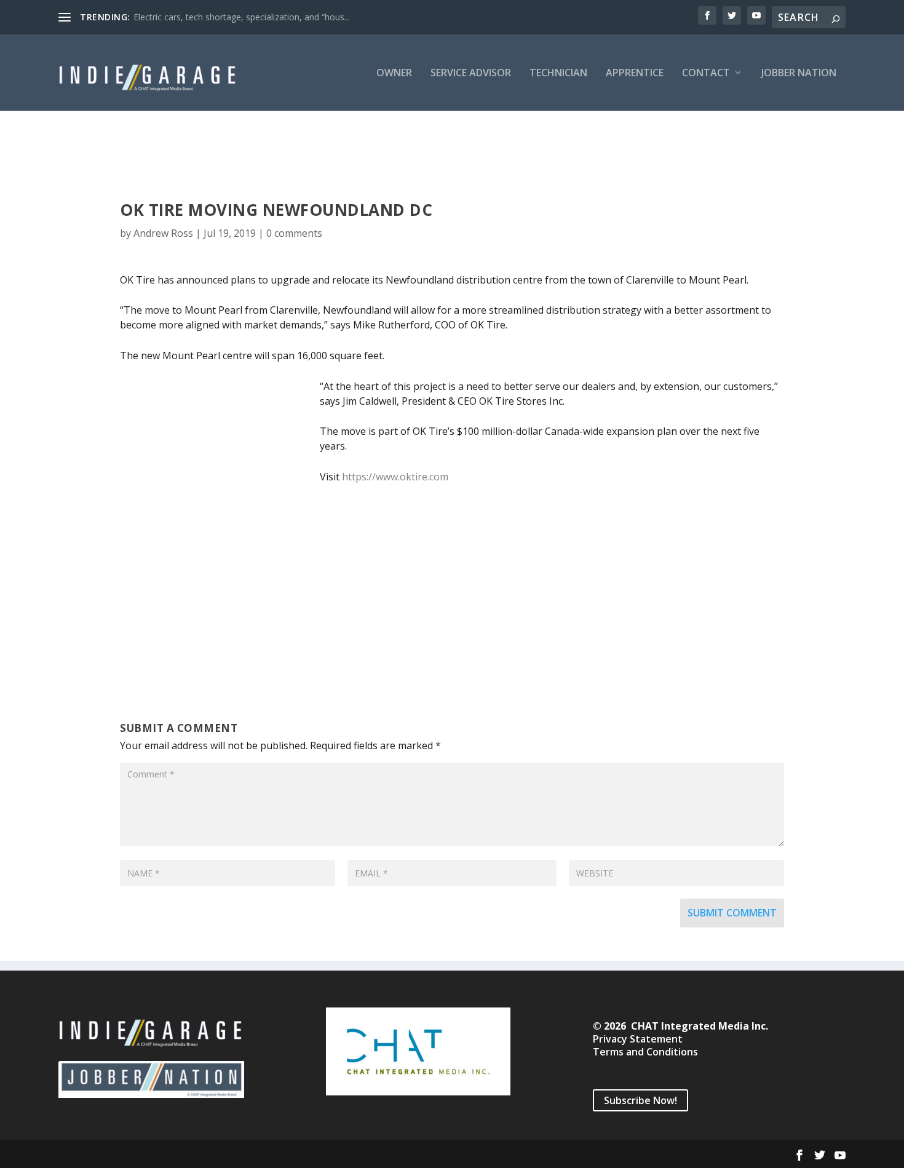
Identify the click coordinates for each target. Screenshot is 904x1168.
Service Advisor (470, 73)
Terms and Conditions (645, 1052)
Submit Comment (732, 913)
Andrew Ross (163, 233)
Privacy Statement (638, 1039)
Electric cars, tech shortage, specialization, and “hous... (241, 17)
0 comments (294, 233)
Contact (706, 73)
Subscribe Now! (640, 1100)
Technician (558, 73)
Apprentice (635, 73)
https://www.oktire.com (395, 476)
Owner (394, 73)
